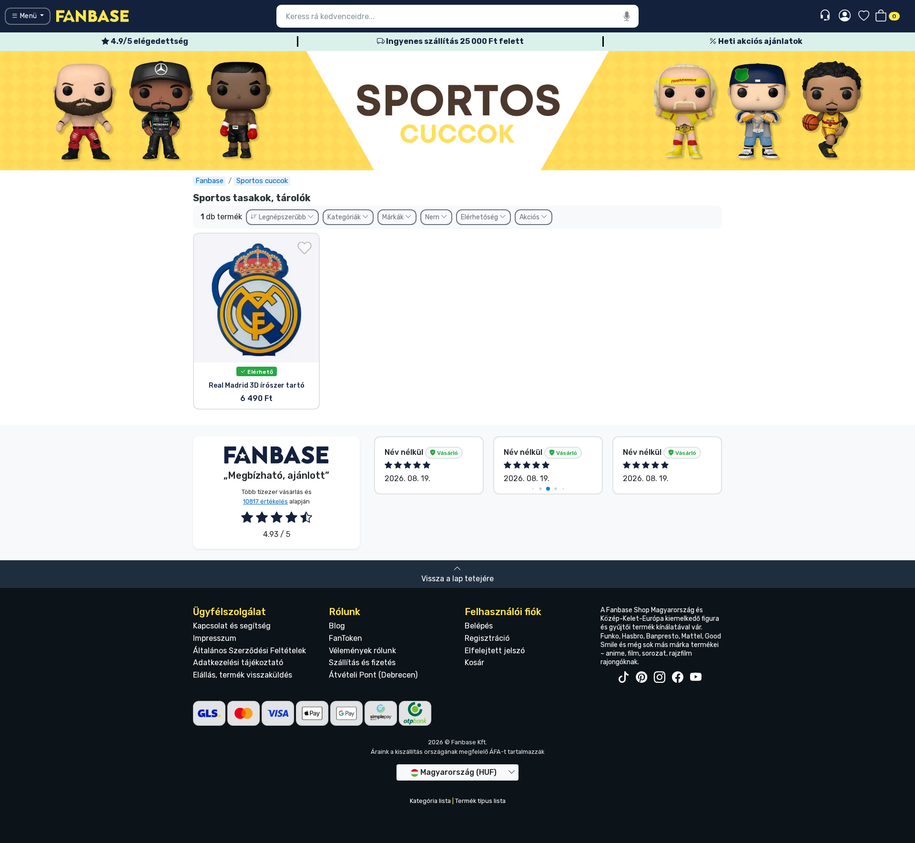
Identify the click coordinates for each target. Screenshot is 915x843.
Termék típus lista (480, 800)
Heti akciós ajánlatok (760, 41)
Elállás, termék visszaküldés (242, 674)
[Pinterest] (641, 677)
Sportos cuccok (262, 180)
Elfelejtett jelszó (495, 650)
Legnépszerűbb (282, 217)
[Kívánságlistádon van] (304, 248)
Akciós (530, 217)
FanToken (345, 638)
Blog (337, 625)
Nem (433, 217)
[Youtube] (696, 677)
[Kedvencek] (863, 16)
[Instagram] (659, 677)
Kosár (474, 662)
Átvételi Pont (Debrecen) (373, 674)
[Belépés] (845, 16)
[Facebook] (677, 677)
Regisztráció (487, 638)
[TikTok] (623, 677)
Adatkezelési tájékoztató (238, 662)
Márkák (393, 217)
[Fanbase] (92, 15)
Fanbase (209, 180)
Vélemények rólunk (362, 650)
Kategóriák (344, 217)
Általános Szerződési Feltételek (249, 650)
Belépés (479, 625)
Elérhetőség (480, 217)
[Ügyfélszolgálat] (826, 15)
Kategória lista (430, 800)
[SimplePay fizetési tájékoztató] (380, 712)
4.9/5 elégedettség (148, 41)
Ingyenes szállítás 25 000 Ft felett (454, 41)
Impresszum (214, 638)
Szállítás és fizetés (362, 662)
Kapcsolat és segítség (232, 625)
